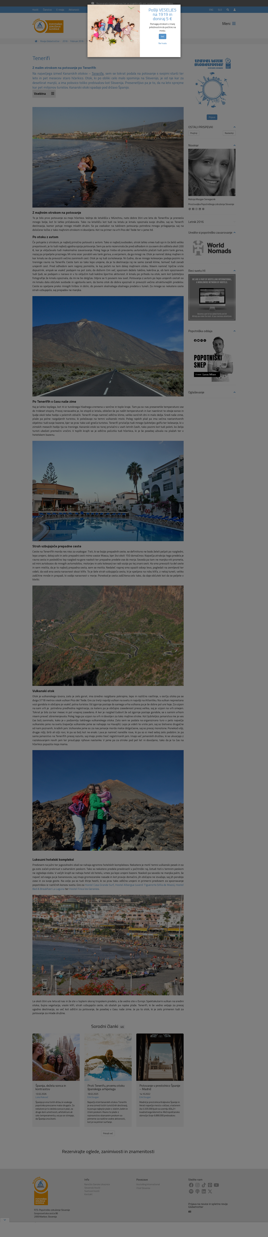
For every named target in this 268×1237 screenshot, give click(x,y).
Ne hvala (163, 43)
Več (162, 36)
